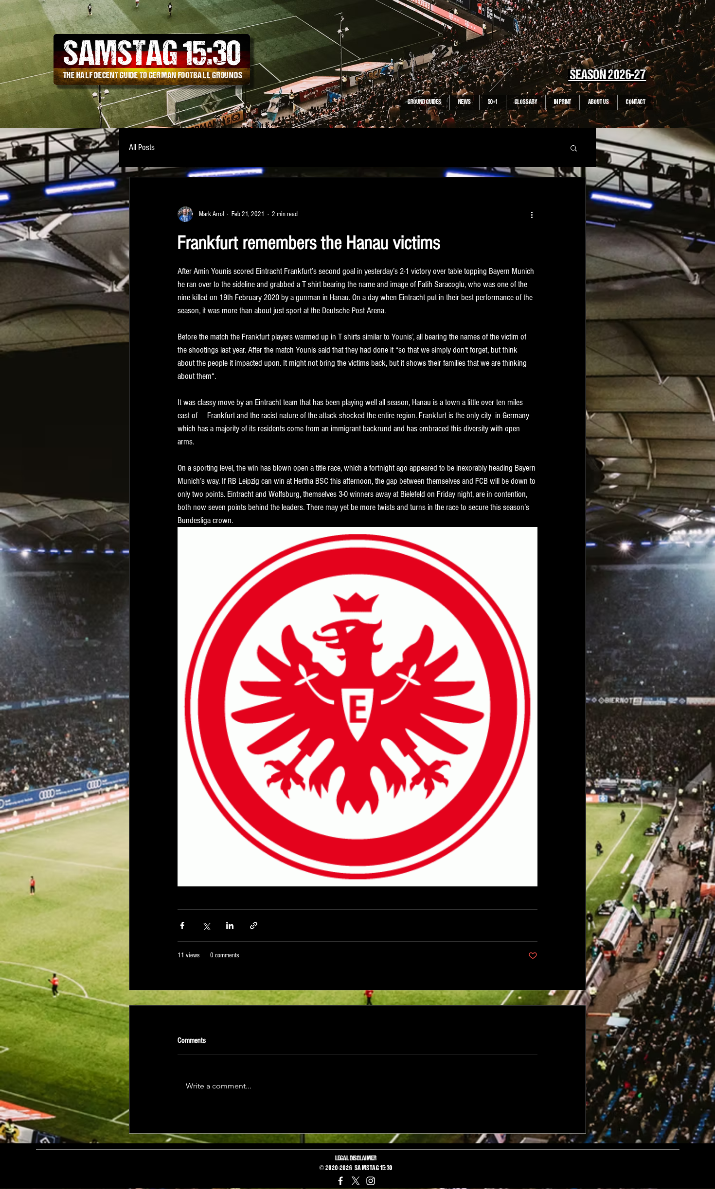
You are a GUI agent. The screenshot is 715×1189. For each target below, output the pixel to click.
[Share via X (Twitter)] (206, 925)
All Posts (142, 147)
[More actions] (531, 214)
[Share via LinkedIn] (229, 925)
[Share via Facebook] (182, 925)
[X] (355, 1180)
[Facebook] (340, 1180)
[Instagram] (370, 1180)
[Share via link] (253, 925)
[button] (573, 148)
